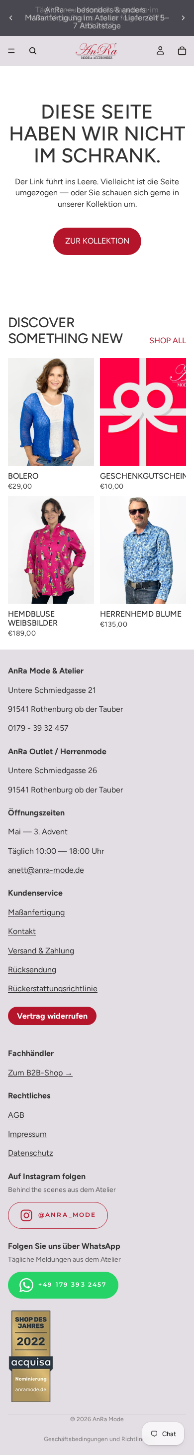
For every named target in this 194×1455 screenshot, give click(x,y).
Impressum (27, 1134)
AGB (16, 1115)
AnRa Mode (108, 1419)
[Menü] (11, 50)
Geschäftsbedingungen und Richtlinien (97, 1439)
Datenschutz (30, 1153)
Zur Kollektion (97, 241)
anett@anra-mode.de (46, 870)
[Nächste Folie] (183, 18)
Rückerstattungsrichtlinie (52, 989)
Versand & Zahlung (41, 950)
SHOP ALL (167, 340)
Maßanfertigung (36, 912)
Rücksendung (32, 969)
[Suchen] (33, 51)
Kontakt (22, 931)
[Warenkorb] (182, 51)
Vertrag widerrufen (52, 1016)
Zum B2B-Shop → (40, 1072)
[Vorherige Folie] (11, 18)
